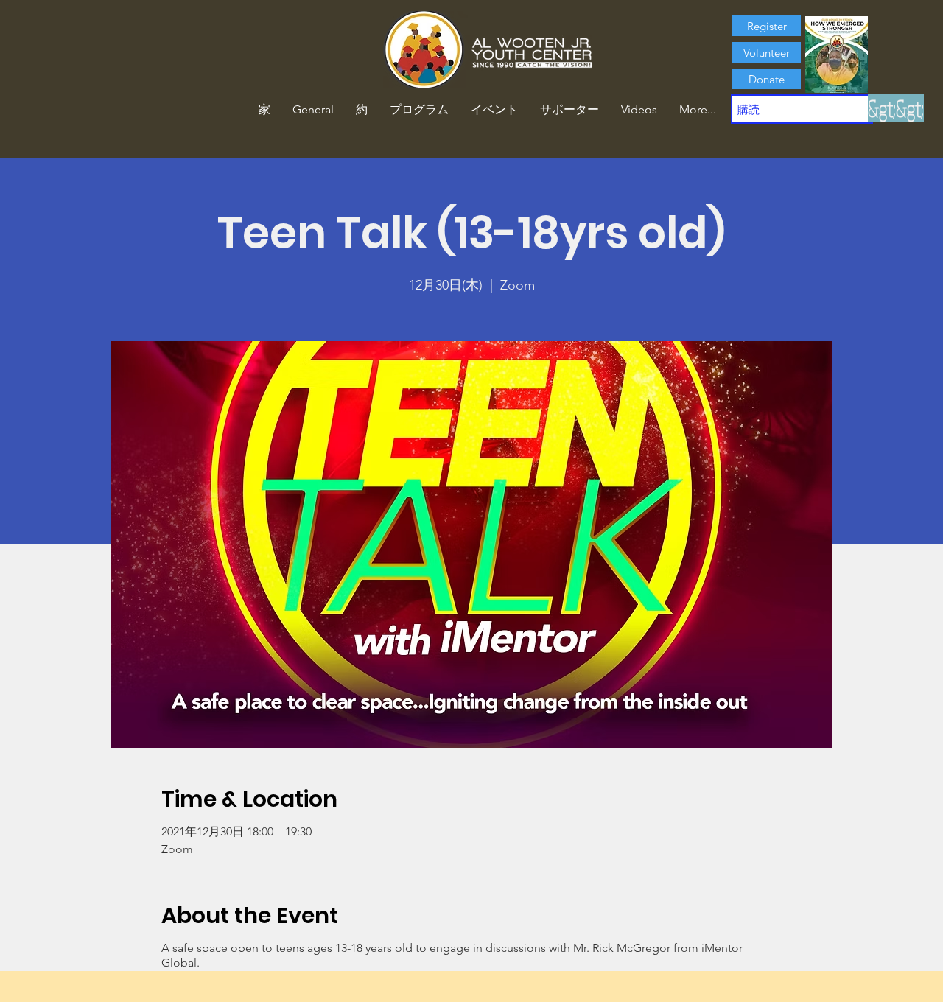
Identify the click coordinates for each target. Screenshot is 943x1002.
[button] (362, 110)
